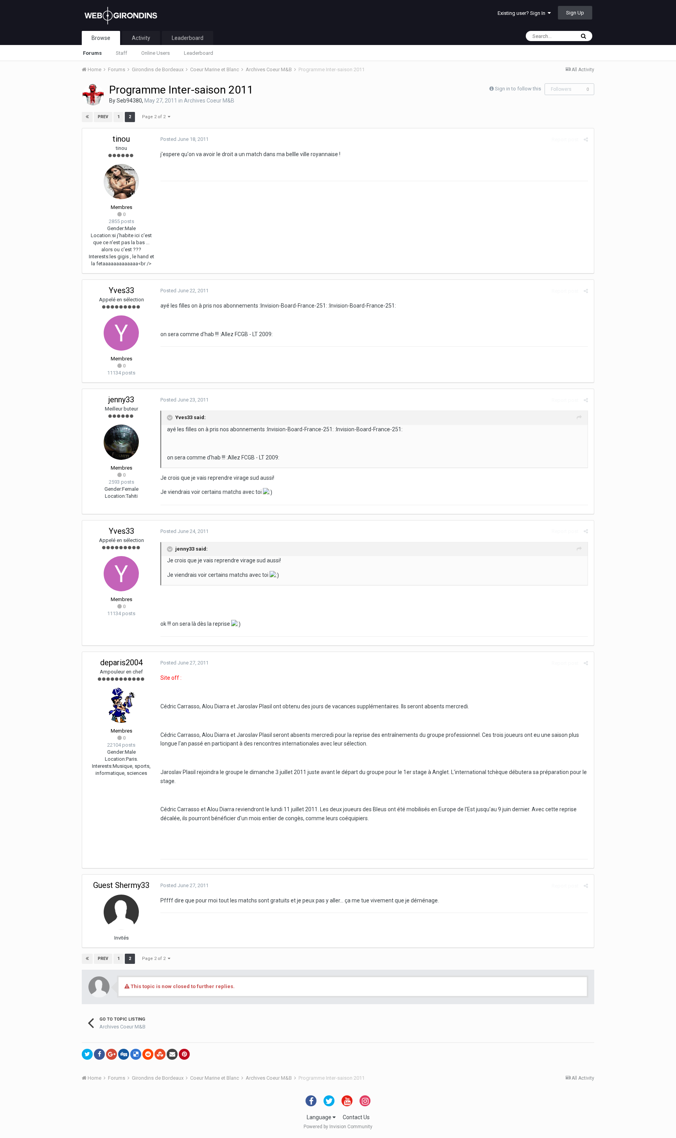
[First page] (87, 117)
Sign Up (575, 13)
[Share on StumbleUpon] (160, 1054)
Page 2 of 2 (155, 116)
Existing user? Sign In (523, 13)
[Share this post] (586, 139)
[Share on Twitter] (87, 1054)
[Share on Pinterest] (184, 1054)
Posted (184, 139)
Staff (121, 53)
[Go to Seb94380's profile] (93, 94)
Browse (101, 38)
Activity (141, 38)
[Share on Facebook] (99, 1054)
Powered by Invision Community (338, 1126)
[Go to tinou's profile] (121, 181)
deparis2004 (121, 662)
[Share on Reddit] (147, 1054)
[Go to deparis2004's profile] (121, 705)
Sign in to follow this (518, 89)
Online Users (155, 53)
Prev (103, 117)
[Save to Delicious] (135, 1054)
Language (320, 1117)
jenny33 (121, 399)
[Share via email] (172, 1054)
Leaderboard (198, 53)
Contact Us (356, 1117)
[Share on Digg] (123, 1054)
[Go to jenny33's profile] (121, 442)
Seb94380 (129, 100)
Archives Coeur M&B (209, 100)
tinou (121, 139)
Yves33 (121, 290)
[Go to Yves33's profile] (121, 333)
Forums (92, 53)
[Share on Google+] (111, 1054)
